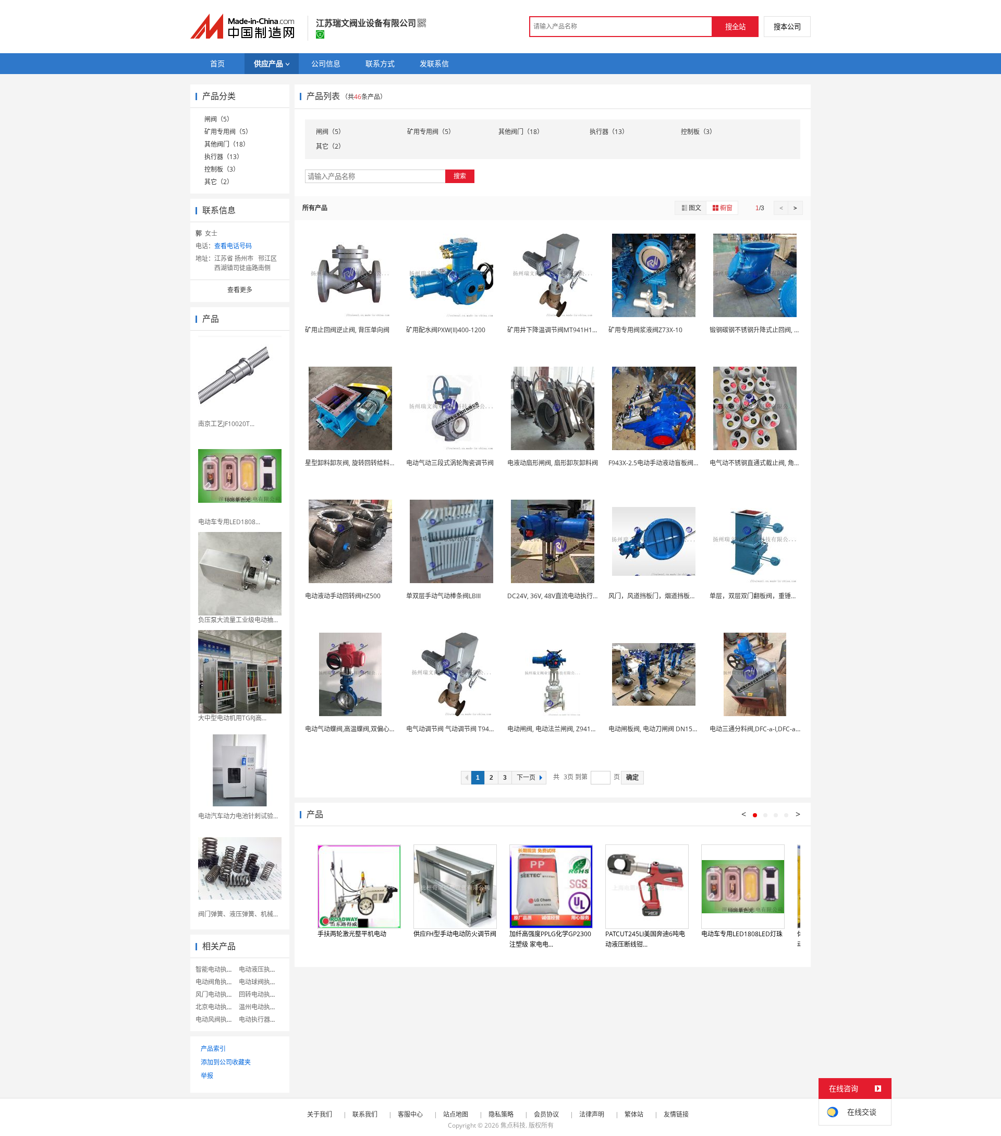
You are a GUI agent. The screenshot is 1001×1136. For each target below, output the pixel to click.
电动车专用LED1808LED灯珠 (742, 933)
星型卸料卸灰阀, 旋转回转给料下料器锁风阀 (366, 462)
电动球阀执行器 (261, 981)
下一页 (526, 777)
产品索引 (213, 1048)
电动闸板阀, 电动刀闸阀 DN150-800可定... (667, 728)
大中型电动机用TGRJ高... (232, 718)
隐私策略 (501, 1114)
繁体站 (634, 1114)
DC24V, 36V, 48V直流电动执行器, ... (557, 595)
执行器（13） (223, 156)
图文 (695, 207)
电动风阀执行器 (217, 1019)
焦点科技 (513, 1125)
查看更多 (239, 289)
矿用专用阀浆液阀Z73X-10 (645, 329)
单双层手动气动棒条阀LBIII (443, 595)
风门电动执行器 (217, 994)
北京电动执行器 (217, 1006)
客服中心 (410, 1114)
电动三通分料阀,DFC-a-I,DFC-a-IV (756, 728)
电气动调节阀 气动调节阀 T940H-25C (458, 728)
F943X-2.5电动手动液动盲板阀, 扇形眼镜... (667, 462)
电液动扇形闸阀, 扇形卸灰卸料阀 (552, 462)
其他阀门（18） (226, 144)
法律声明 (591, 1114)
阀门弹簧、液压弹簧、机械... (238, 914)
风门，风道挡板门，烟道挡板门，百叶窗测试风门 (677, 595)
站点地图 (455, 1114)
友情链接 (676, 1114)
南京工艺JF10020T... (226, 423)
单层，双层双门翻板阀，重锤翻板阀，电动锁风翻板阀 (785, 595)
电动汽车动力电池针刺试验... (238, 816)
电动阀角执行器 (217, 981)
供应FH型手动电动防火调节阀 (454, 933)
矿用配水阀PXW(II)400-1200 (445, 329)
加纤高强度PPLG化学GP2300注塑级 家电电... (550, 939)
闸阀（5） (218, 119)
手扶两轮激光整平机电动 (352, 933)
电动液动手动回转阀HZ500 (343, 595)
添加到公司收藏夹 (226, 1062)
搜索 (460, 176)
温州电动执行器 (261, 1006)
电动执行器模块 (261, 1019)
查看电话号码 (233, 245)
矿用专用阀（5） (228, 131)
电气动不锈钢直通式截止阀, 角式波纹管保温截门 (777, 462)
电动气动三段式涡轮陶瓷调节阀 (450, 462)
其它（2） (218, 181)
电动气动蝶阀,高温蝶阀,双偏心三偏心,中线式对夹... (375, 728)
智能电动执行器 (217, 969)
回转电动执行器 (261, 994)
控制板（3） (221, 169)
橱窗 (726, 207)
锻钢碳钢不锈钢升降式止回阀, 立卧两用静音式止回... (782, 329)
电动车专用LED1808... (229, 521)
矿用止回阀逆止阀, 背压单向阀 (347, 329)
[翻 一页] (466, 777)
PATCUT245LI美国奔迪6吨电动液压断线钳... (645, 939)
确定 (632, 777)
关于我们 (319, 1114)
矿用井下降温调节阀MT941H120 (553, 329)
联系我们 (364, 1114)
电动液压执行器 (261, 969)
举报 (207, 1075)
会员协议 (546, 1114)
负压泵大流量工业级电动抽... (238, 619)
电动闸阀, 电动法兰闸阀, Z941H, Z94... (560, 728)
